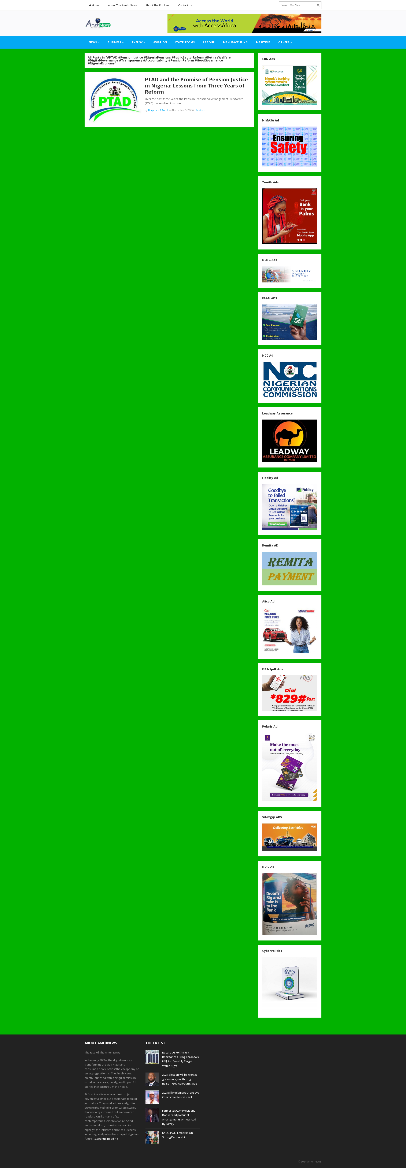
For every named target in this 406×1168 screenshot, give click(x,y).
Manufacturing (235, 42)
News (93, 42)
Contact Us (185, 5)
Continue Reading (106, 1139)
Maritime (263, 42)
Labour (209, 42)
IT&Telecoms (185, 42)
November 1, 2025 (182, 110)
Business (114, 42)
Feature (200, 110)
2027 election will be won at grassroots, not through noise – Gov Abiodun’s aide (179, 1079)
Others (283, 42)
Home (95, 5)
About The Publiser (157, 5)
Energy (137, 42)
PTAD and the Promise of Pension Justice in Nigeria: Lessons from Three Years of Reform (196, 85)
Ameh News (314, 1161)
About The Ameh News (122, 5)
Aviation (160, 42)
